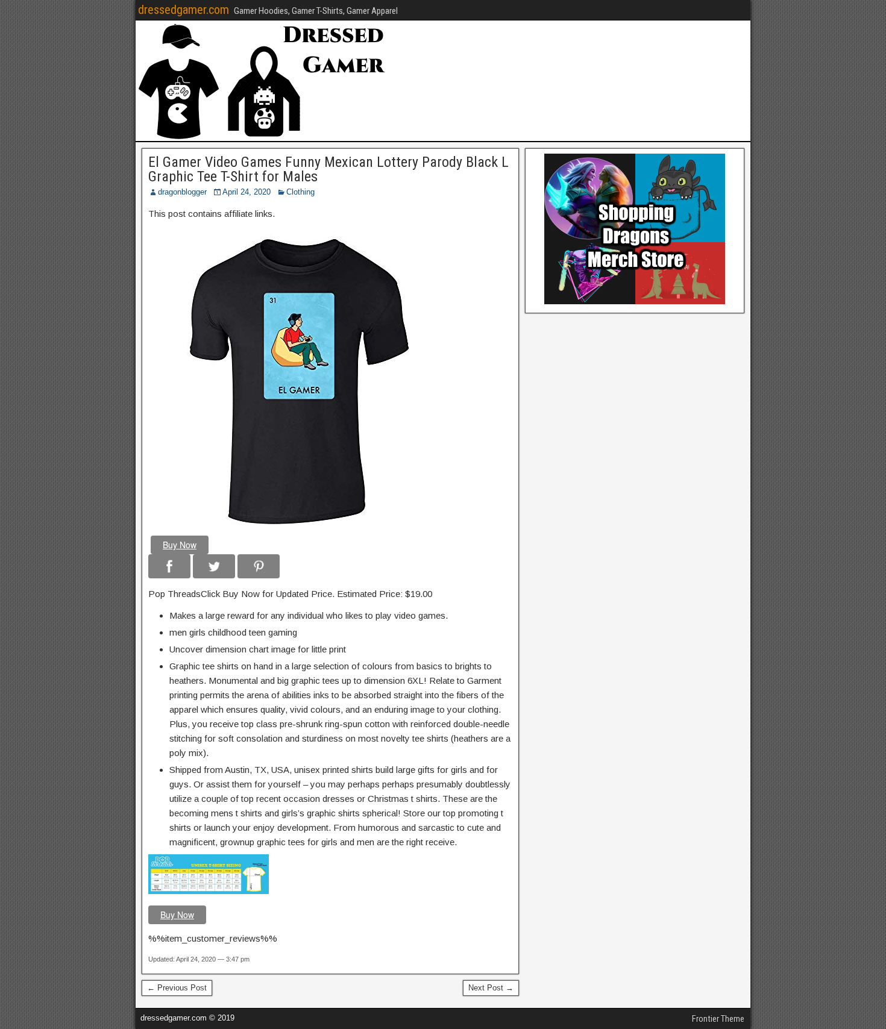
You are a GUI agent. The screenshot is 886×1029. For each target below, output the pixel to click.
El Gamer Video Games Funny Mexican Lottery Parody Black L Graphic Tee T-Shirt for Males (328, 169)
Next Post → (491, 987)
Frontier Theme (718, 1018)
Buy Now (179, 545)
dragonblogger (182, 191)
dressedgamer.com (183, 9)
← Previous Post (177, 987)
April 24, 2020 (246, 191)
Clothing (300, 191)
